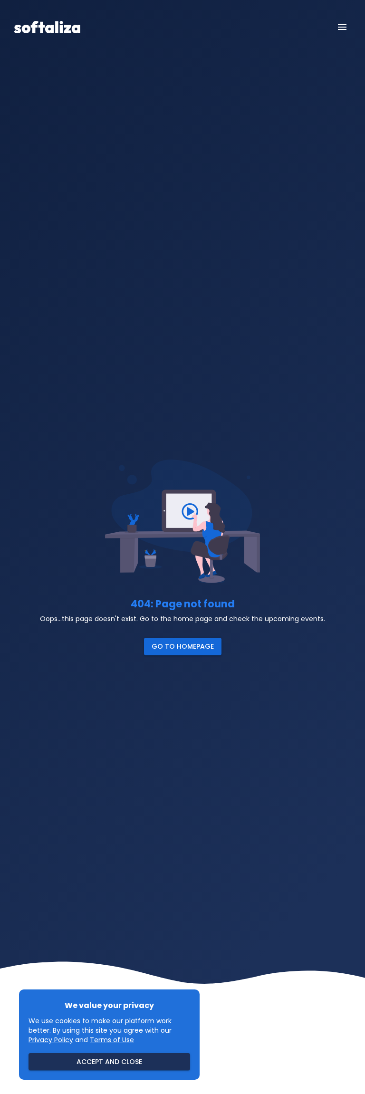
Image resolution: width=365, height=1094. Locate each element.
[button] (182, 646)
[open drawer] (342, 27)
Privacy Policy (51, 1040)
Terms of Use (112, 1040)
